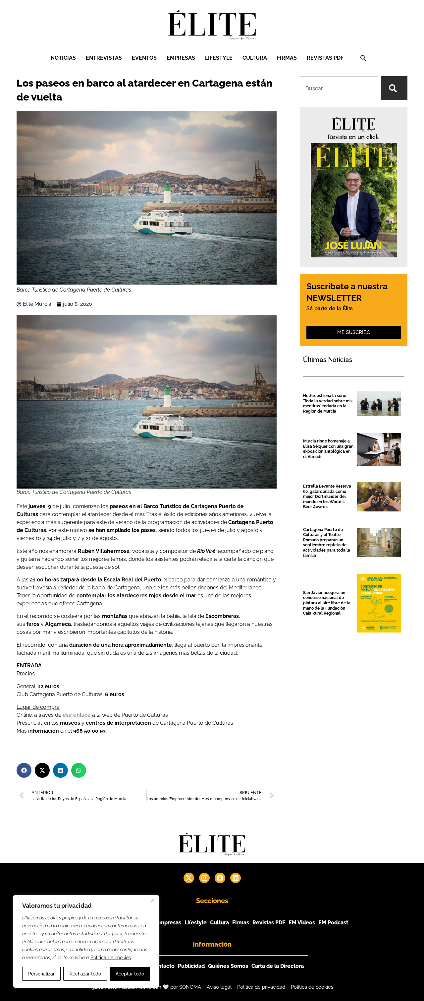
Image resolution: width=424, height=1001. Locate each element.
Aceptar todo (130, 973)
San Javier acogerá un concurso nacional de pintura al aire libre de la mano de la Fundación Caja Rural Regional (326, 603)
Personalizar (41, 973)
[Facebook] (220, 878)
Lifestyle (219, 58)
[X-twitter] (189, 878)
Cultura (254, 58)
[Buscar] (394, 88)
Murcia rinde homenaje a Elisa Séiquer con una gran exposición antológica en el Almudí (328, 449)
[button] (363, 58)
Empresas (181, 58)
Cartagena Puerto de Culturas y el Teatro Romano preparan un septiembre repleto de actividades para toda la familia (326, 542)
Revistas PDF (325, 58)
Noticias (63, 58)
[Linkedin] (235, 878)
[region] (86, 941)
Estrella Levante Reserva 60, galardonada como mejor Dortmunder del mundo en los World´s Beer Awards (327, 496)
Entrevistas (104, 58)
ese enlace (77, 715)
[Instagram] (204, 878)
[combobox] (339, 88)
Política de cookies (110, 957)
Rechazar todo (85, 973)
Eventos (144, 58)
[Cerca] (152, 900)
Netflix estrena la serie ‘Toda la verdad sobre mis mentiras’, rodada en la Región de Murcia (327, 403)
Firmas (287, 58)
